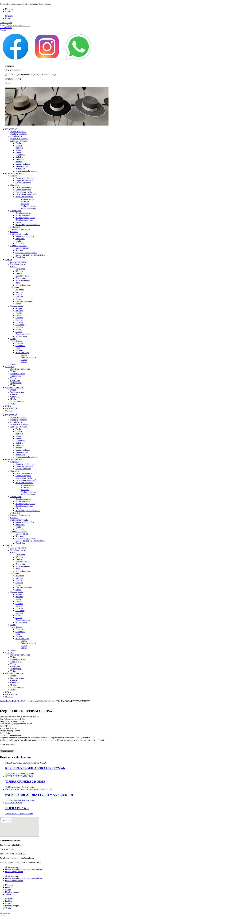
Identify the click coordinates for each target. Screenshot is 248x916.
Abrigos (19, 308)
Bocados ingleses (23, 215)
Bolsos (13, 390)
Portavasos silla (22, 166)
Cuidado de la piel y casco (26, 252)
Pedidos (8, 887)
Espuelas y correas (17, 264)
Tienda (8, 894)
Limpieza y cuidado (18, 245)
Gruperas (14, 231)
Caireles (24, 359)
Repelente (20, 250)
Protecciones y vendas (19, 234)
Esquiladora (20, 257)
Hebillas (13, 399)
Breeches (19, 311)
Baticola (19, 162)
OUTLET (9, 411)
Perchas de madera (28, 206)
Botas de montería (23, 280)
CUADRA (9, 366)
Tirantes (24, 355)
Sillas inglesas (16, 136)
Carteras (19, 320)
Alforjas (19, 150)
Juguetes (13, 364)
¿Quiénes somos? (12, 867)
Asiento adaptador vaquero (26, 171)
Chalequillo (20, 346)
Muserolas (25, 201)
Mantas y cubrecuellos (25, 236)
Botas (18, 283)
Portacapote (20, 169)
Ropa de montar (16, 306)
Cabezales (14, 185)
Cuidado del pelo (22, 248)
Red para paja (16, 383)
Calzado (13, 266)
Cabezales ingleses (23, 190)
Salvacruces (20, 155)
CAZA (8, 406)
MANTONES (11, 408)
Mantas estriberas (23, 164)
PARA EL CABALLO (14, 173)
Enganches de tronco (24, 180)
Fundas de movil (17, 401)
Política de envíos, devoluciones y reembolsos (23, 869)
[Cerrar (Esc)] (9, 913)
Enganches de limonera (25, 178)
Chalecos (19, 318)
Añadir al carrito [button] (27, 774)
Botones (24, 362)
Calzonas (19, 350)
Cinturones (20, 325)
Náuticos (19, 271)
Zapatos (19, 273)
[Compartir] (6, 913)
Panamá (19, 294)
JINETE (8, 259)
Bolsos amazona (17, 392)
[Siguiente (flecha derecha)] (4, 915)
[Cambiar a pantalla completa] (4, 913)
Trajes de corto (16, 341)
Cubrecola (20, 243)
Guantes (19, 332)
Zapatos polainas (22, 276)
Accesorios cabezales (24, 197)
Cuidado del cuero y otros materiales (30, 255)
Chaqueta (19, 343)
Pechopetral (15, 227)
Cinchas (19, 145)
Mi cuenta (9, 9)
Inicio (2, 701)
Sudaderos (20, 157)
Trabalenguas (15, 376)
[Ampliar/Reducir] (1, 913)
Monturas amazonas (18, 134)
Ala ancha (20, 290)
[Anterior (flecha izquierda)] (1, 915)
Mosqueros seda (27, 199)
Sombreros (14, 287)
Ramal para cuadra (28, 208)
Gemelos (19, 327)
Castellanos (20, 269)
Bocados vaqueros (23, 213)
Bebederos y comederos (20, 369)
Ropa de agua (21, 336)
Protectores (20, 238)
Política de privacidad (14, 871)
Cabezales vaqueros (24, 187)
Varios (18, 304)
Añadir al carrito (7, 752)
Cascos (18, 315)
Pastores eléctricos (17, 373)
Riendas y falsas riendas (20, 229)
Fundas (18, 152)
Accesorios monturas (18, 141)
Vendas (18, 241)
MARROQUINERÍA (14, 387)
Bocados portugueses (24, 220)
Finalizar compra (12, 892)
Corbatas (19, 322)
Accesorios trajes (22, 352)
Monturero (20, 159)
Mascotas (19, 292)
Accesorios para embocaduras (28, 225)
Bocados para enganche (25, 218)
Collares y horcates (23, 183)
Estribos (19, 143)
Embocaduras (15, 211)
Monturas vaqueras (18, 131)
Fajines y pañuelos (28, 357)
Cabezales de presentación (26, 194)
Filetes (18, 222)
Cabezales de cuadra (24, 192)
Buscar (3, 25)
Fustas (13, 339)
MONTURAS (11, 129)
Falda (18, 348)
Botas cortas (20, 278)
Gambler (19, 297)
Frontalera (25, 204)
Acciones (19, 148)
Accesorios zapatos (23, 285)
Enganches (14, 176)
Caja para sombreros (24, 301)
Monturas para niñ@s (19, 138)
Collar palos (15, 380)
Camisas (19, 313)
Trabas (13, 378)
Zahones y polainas (18, 262)
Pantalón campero (23, 334)
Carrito (8, 11)
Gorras (18, 299)
